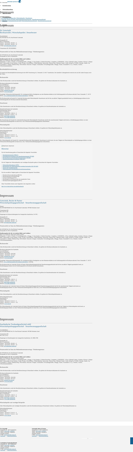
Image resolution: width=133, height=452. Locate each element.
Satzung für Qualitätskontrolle (10, 167)
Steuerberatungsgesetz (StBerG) (10, 155)
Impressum (2, 436)
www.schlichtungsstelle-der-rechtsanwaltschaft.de (16, 95)
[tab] (4, 16)
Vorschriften (84, 438)
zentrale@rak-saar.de (9, 90)
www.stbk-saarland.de (9, 117)
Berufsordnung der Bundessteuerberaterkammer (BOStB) (17, 157)
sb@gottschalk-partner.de (10, 45)
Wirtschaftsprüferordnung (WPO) (11, 165)
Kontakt (90, 438)
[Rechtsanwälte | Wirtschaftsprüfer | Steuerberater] (14, 2)
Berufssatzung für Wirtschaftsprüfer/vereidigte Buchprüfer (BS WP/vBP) (20, 166)
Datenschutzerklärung (12, 436)
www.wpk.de (7, 137)
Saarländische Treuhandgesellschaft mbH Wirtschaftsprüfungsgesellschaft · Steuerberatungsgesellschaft (26, 21)
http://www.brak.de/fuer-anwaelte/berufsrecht (13, 186)
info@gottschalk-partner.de (10, 434)
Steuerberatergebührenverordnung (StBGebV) (14, 159)
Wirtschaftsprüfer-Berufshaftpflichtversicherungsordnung (16, 169)
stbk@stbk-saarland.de (9, 116)
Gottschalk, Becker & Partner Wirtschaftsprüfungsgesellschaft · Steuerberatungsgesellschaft (23, 19)
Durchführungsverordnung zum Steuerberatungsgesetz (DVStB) (18, 156)
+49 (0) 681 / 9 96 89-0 (9, 431)
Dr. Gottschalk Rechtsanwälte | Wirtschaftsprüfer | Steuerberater (16, 18)
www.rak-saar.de (8, 91)
